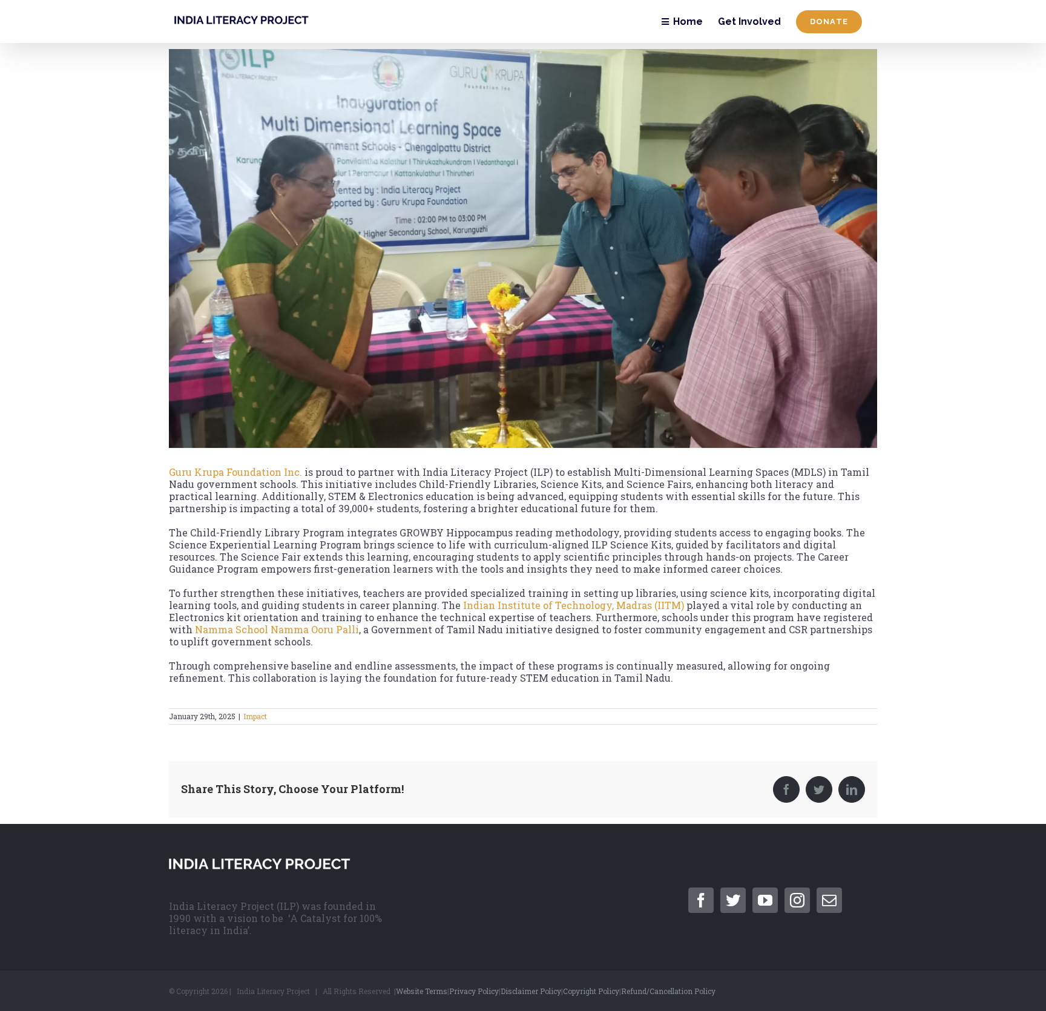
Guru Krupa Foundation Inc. (235, 472)
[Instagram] (797, 900)
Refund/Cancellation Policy (668, 991)
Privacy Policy (474, 991)
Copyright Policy (591, 991)
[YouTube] (765, 900)
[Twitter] (733, 900)
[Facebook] (701, 900)
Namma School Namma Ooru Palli (277, 629)
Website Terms (421, 991)
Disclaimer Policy (531, 991)
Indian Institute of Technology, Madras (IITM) (572, 605)
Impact (255, 716)
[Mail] (829, 900)
